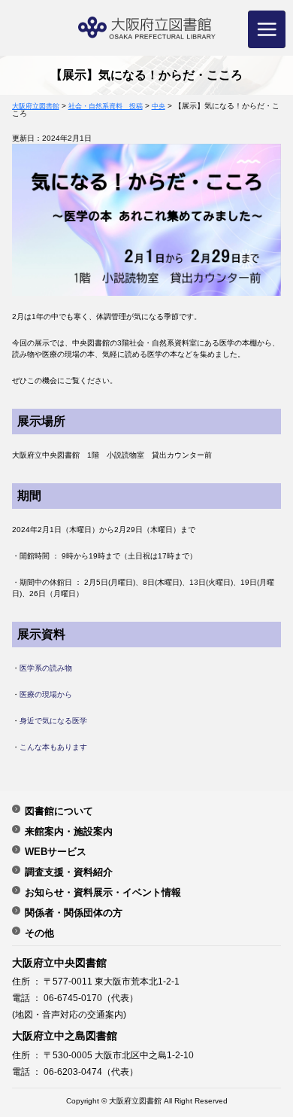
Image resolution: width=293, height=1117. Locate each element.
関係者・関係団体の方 (73, 912)
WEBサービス (55, 851)
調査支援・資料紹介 (69, 871)
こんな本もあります (53, 747)
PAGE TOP (267, 1062)
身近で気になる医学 (53, 721)
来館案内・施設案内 (69, 831)
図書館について (59, 810)
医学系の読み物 (46, 668)
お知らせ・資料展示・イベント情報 (103, 892)
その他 (39, 932)
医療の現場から (46, 694)
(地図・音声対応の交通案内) (69, 1014)
